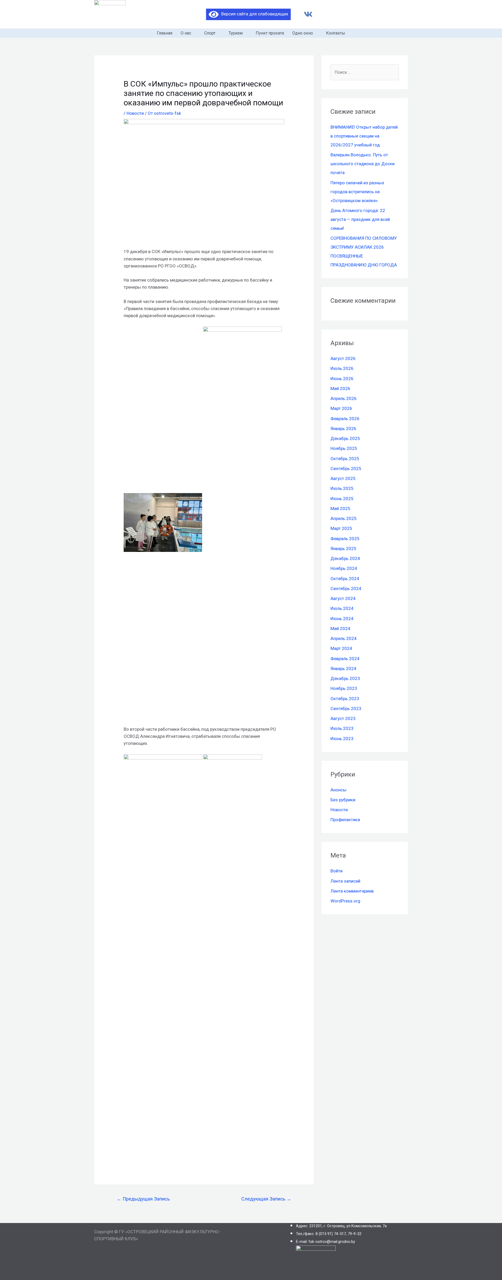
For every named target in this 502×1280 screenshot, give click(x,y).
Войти (336, 870)
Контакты (335, 33)
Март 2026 (341, 408)
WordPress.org (345, 901)
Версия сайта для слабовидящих (253, 13)
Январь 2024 (343, 668)
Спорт (209, 33)
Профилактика (345, 819)
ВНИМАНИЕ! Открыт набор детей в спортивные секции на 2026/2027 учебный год (364, 135)
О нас (186, 33)
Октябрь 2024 (344, 578)
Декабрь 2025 (345, 438)
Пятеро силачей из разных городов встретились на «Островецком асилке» (357, 191)
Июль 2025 (341, 488)
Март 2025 (341, 528)
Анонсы (338, 789)
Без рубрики (342, 799)
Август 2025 (343, 478)
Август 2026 (343, 358)
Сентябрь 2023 (345, 708)
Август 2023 (343, 718)
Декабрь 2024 (345, 558)
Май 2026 (340, 388)
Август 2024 (343, 598)
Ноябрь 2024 (343, 568)
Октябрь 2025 (344, 458)
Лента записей (345, 881)
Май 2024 (340, 628)
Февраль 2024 (345, 658)
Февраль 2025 (345, 538)
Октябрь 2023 (344, 698)
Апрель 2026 (343, 398)
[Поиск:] (364, 72)
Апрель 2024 (343, 638)
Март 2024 (341, 648)
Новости (135, 113)
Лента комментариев (352, 891)
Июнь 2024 (341, 618)
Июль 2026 (341, 368)
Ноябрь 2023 (343, 688)
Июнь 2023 (341, 738)
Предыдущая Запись (143, 1199)
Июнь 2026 (341, 378)
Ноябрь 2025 (343, 448)
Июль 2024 (341, 608)
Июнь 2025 (341, 498)
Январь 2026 (343, 428)
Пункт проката (270, 33)
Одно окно (302, 33)
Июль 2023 (341, 728)
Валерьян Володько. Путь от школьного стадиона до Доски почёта (362, 163)
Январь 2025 (343, 548)
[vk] (308, 14)
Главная (164, 33)
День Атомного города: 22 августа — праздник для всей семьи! (360, 219)
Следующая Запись (266, 1199)
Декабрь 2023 (345, 678)
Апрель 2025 (343, 518)
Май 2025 (340, 508)
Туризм (236, 33)
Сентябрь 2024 (345, 588)
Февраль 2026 (345, 418)
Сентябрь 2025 (345, 468)
